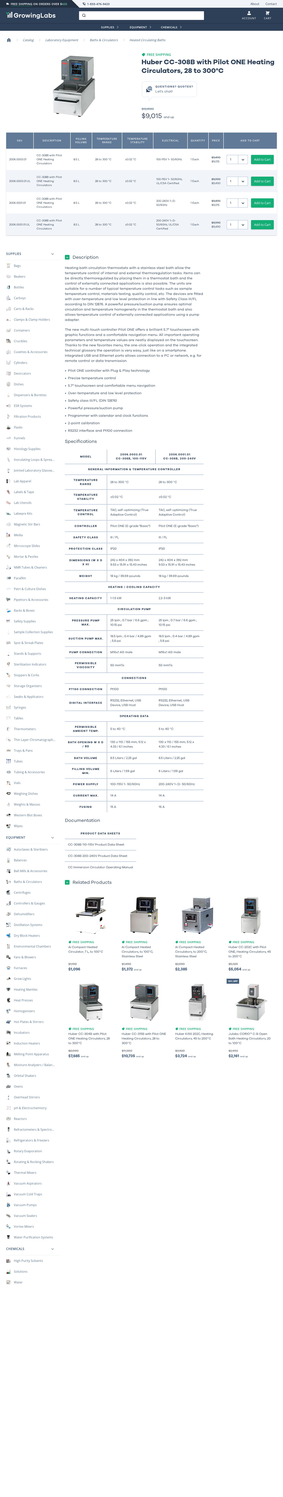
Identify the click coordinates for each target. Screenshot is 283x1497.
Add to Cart (262, 159)
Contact (271, 4)
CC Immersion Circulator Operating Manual (100, 867)
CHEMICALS (169, 27)
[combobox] (141, 15)
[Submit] (83, 15)
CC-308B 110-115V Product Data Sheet (96, 844)
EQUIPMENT (138, 27)
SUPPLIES (107, 27)
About (254, 4)
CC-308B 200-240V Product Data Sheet (97, 856)
